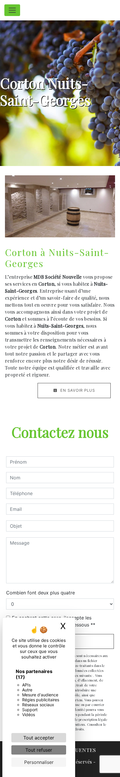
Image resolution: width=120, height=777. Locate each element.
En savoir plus (77, 390)
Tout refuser (38, 750)
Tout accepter (38, 738)
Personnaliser (39, 762)
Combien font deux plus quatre (40, 593)
